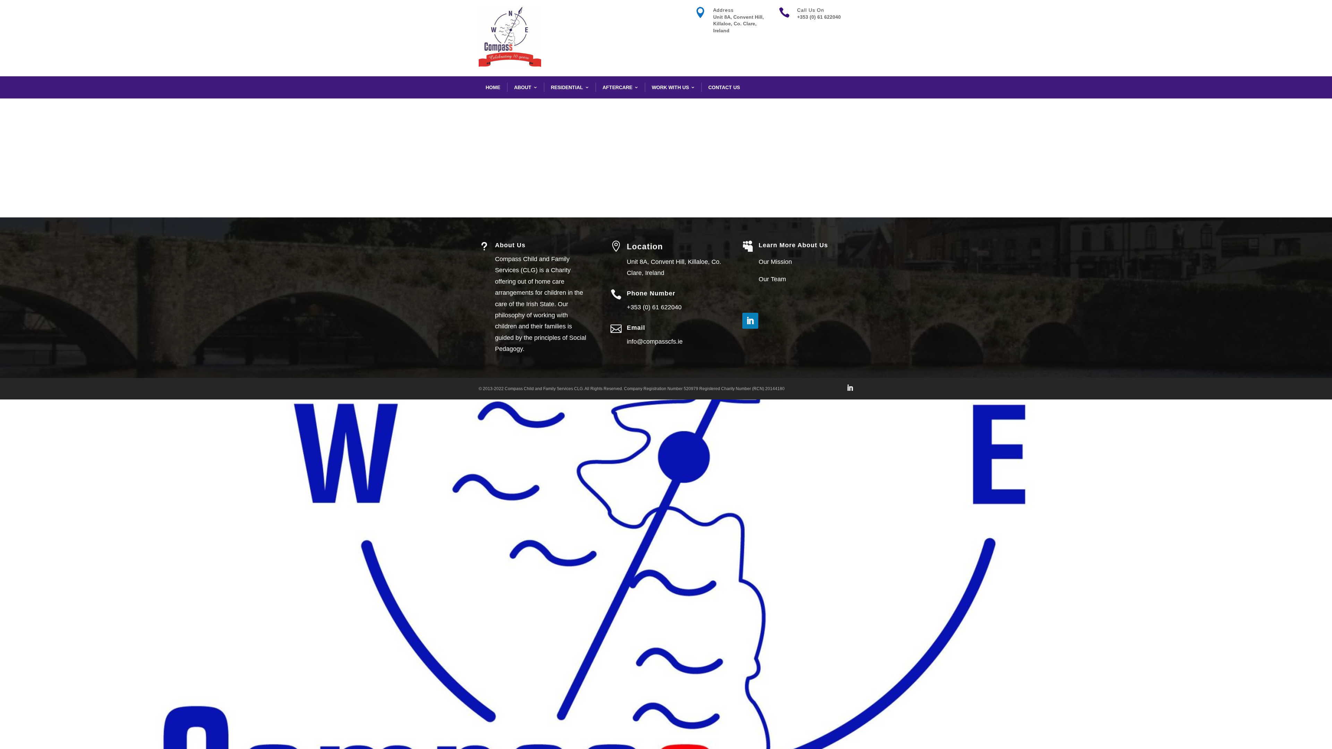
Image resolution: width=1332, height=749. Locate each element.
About (522, 87)
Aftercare (617, 87)
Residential (567, 87)
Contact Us (724, 87)
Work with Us (670, 87)
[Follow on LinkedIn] (750, 321)
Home (493, 87)
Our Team (772, 279)
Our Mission (775, 261)
